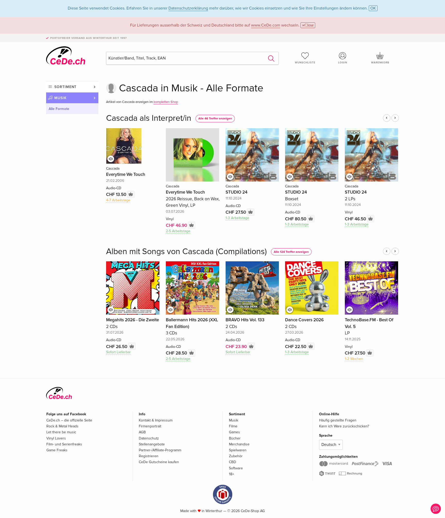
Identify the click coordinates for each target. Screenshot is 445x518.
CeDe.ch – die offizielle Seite (69, 420)
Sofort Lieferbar (118, 352)
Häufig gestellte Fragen (337, 420)
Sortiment (65, 87)
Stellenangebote (152, 444)
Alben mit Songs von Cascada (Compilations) (186, 252)
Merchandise (239, 444)
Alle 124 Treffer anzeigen (291, 252)
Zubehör (236, 456)
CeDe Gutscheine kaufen (159, 462)
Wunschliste (305, 62)
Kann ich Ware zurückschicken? (344, 426)
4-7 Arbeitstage (118, 200)
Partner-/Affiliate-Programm (160, 450)
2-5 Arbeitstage (178, 231)
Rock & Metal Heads (62, 426)
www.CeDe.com (265, 25)
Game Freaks (56, 450)
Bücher (235, 438)
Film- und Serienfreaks (64, 444)
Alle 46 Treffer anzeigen (215, 118)
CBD (232, 462)
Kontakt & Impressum (156, 420)
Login (342, 62)
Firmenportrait (150, 426)
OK (373, 8)
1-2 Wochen (354, 359)
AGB (142, 432)
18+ (231, 474)
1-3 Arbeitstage (237, 218)
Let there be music (61, 432)
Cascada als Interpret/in (148, 118)
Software (236, 468)
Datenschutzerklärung (188, 8)
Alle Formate (59, 109)
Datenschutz (149, 438)
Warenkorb (380, 62)
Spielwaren (237, 450)
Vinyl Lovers (56, 438)
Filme (233, 426)
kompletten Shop (165, 102)
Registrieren (148, 456)
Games (234, 432)
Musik (60, 98)
